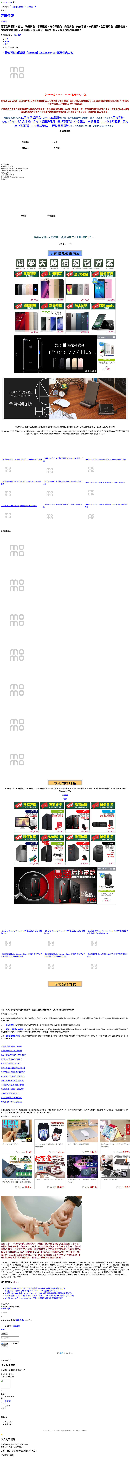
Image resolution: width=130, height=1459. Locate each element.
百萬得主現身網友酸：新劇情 (11, 1051)
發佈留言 (4, 1346)
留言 (23, 1320)
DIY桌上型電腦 (110, 121)
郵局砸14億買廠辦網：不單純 (11, 1046)
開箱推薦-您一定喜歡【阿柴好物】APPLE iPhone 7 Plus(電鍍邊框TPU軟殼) (31, 1291)
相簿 (6, 39)
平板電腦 (79, 121)
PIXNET (50, 1430)
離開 (11, 1455)
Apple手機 (8, 121)
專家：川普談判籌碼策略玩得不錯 (13, 1068)
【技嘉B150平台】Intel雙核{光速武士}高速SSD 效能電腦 (21, 459)
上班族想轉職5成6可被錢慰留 (11, 1098)
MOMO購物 (52, 117)
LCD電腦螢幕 (39, 125)
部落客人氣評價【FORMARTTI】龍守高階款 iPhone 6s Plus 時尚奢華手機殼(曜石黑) (35, 1288)
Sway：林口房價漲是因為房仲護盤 (13, 1055)
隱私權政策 (76, 1430)
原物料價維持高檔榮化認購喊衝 (12, 1089)
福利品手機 (23, 121)
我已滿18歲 (5, 1455)
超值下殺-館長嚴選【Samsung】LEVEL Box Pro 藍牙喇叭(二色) (39, 52)
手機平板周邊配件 (44, 121)
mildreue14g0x (5, 1309)
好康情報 (7, 16)
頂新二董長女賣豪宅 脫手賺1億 (12, 1081)
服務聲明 (84, 1430)
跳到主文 (4, 21)
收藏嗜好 (17, 35)
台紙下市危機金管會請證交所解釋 (13, 1072)
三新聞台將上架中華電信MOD (12, 1102)
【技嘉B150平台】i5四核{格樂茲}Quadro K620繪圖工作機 (105, 459)
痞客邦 (18, 1320)
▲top (2, 1329)
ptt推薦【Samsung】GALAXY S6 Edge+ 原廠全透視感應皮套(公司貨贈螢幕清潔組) (34, 1298)
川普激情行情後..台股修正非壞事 (12, 1085)
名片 (6, 44)
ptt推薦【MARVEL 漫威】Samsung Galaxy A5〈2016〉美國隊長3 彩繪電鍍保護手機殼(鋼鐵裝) (38, 1293)
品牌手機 (118, 117)
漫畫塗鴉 (16, 1326)
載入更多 (4, 1333)
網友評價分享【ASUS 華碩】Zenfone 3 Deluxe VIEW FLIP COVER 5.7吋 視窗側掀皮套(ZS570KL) (39, 1296)
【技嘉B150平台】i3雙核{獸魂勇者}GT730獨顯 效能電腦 (104, 483)
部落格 (7, 41)
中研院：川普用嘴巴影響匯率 (11, 1059)
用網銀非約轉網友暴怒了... (10, 1093)
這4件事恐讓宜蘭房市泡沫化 (11, 1063)
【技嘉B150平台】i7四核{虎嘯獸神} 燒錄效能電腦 (19, 506)
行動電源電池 (60, 125)
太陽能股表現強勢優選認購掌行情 (13, 1076)
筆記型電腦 (64, 121)
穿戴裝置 (93, 121)
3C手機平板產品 (30, 117)
